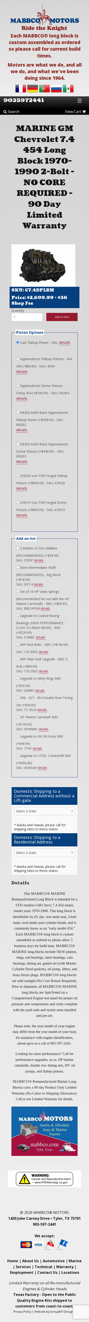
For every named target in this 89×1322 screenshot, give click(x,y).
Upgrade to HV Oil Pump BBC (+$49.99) (40, 740)
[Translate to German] (32, 88)
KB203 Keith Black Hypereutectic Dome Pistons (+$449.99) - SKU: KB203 (42, 450)
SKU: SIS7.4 (29, 584)
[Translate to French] (20, 88)
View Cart (73, 111)
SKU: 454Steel (31, 768)
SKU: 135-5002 (32, 671)
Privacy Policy (22, 1312)
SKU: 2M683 (30, 690)
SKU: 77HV (29, 748)
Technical (43, 1266)
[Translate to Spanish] (68, 88)
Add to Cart (62, 317)
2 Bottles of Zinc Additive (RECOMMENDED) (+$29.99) (37, 552)
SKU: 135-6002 (32, 652)
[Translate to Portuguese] (44, 88)
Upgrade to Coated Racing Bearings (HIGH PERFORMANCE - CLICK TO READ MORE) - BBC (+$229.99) (40, 624)
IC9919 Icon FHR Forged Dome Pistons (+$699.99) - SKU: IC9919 (41, 506)
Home (12, 1260)
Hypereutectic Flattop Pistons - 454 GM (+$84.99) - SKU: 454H (44, 362)
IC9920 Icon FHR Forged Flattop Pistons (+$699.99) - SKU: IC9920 (42, 479)
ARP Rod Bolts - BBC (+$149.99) (43, 644)
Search (13, 111)
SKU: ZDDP (30, 560)
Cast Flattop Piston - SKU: (38, 342)
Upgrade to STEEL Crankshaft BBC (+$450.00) (43, 759)
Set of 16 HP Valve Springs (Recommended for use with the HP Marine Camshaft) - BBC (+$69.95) (42, 597)
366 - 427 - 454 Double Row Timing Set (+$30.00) (44, 701)
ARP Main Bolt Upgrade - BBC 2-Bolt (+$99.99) (42, 662)
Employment (21, 1272)
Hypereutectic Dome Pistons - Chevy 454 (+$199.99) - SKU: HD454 (42, 389)
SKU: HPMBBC (32, 729)
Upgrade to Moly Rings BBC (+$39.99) (38, 682)
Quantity (17, 310)
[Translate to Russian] (56, 88)
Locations (70, 1272)
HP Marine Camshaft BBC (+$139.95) (37, 720)
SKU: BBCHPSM (33, 608)
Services (23, 1266)
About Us (30, 1260)
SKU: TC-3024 (31, 710)
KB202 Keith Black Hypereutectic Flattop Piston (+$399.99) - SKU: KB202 (42, 418)
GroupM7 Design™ (63, 1312)
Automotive (54, 1260)
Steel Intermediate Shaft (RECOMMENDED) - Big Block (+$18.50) (38, 573)
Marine (75, 1260)
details (64, 342)
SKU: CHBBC (30, 637)
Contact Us (47, 1272)
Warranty (64, 1266)
